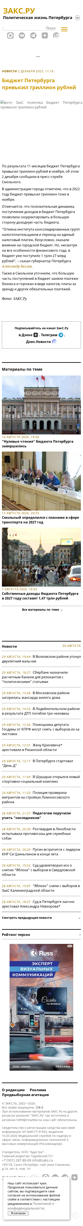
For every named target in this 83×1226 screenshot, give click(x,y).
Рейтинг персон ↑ (41, 934)
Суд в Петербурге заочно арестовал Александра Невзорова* (38, 904)
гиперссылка (27, 1119)
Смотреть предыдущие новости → (41, 918)
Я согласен (18, 1213)
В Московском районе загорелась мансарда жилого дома (36, 695)
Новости (9, 71)
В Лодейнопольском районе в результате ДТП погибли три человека (41, 711)
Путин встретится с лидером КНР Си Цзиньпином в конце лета (41, 851)
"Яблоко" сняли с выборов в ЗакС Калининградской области (41, 888)
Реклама (38, 1089)
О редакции (13, 1089)
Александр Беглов (17, 266)
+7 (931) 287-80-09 (16, 1160)
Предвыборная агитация (25, 1094)
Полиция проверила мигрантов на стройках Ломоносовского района (36, 797)
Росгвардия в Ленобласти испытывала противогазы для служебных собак (39, 834)
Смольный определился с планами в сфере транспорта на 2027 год (40, 519)
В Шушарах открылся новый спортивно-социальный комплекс (41, 779)
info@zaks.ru (42, 1160)
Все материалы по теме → (42, 610)
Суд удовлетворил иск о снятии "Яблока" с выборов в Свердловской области (38, 870)
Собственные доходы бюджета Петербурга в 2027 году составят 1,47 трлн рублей (40, 596)
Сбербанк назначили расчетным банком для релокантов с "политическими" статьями (35, 677)
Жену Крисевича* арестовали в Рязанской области (32, 747)
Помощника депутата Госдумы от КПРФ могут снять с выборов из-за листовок (40, 729)
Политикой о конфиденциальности (31, 1206)
